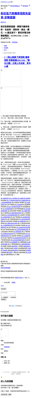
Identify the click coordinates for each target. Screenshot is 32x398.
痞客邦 (17, 277)
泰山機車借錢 (26, 211)
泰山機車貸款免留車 (11, 223)
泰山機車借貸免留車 (7, 234)
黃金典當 (28, 250)
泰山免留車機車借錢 (11, 215)
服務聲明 (18, 374)
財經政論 (14, 42)
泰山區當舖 (18, 204)
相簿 (5, 45)
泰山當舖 (20, 198)
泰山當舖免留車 (24, 200)
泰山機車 (26, 198)
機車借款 (14, 246)
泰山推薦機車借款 (24, 244)
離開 (10, 394)
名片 (5, 50)
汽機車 (13, 282)
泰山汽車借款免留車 (12, 200)
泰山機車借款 (5, 198)
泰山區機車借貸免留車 (19, 238)
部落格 (6, 48)
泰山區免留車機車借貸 (17, 240)
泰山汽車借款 (13, 198)
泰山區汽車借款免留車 (13, 206)
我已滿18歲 (4, 394)
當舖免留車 (14, 250)
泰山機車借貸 (17, 231)
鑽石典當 (9, 252)
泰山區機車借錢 (5, 217)
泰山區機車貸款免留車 (23, 227)
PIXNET (8, 372)
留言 (20, 277)
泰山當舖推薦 (13, 242)
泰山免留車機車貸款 (7, 225)
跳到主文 (3, 22)
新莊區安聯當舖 (5, 268)
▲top (2, 285)
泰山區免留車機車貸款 (21, 229)
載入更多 (3, 289)
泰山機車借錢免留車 (15, 213)
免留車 (16, 248)
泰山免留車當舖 (7, 209)
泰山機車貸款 (22, 221)
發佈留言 (3, 299)
